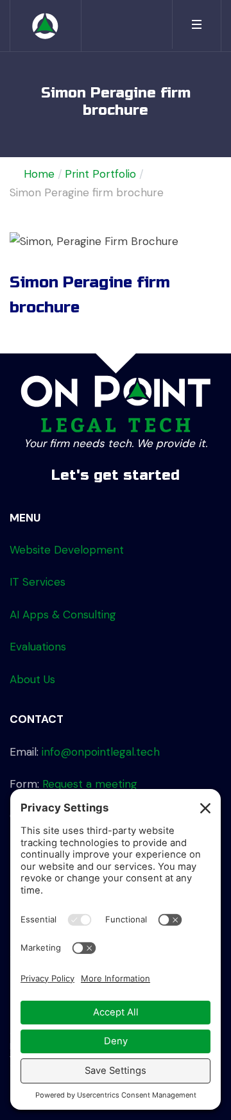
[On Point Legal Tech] (45, 25)
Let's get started (115, 475)
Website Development (67, 550)
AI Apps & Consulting (63, 614)
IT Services (37, 582)
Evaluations (38, 647)
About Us (32, 679)
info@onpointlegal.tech (101, 752)
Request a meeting (89, 784)
